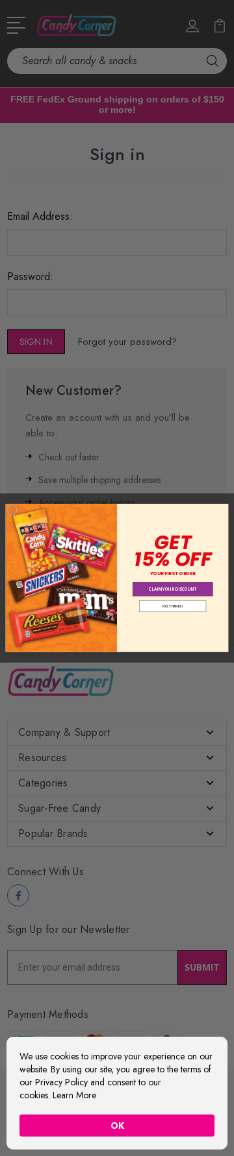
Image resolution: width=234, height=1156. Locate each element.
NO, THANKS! (172, 606)
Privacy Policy (61, 1082)
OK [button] (117, 1125)
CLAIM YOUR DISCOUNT (173, 589)
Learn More (74, 1095)
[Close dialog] (12, 510)
